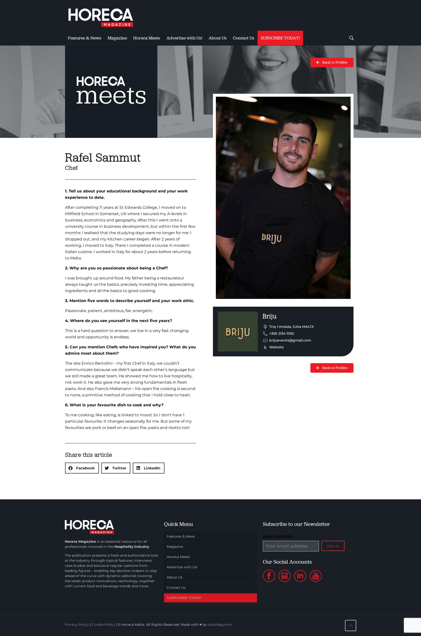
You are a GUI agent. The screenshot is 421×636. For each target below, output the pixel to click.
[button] (82, 468)
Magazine (175, 546)
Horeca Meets (178, 557)
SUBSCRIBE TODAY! (184, 598)
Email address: (277, 537)
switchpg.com (220, 624)
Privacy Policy (77, 624)
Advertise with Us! (182, 567)
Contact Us (176, 587)
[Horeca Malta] (105, 15)
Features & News (181, 536)
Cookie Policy (103, 624)
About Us (174, 577)
